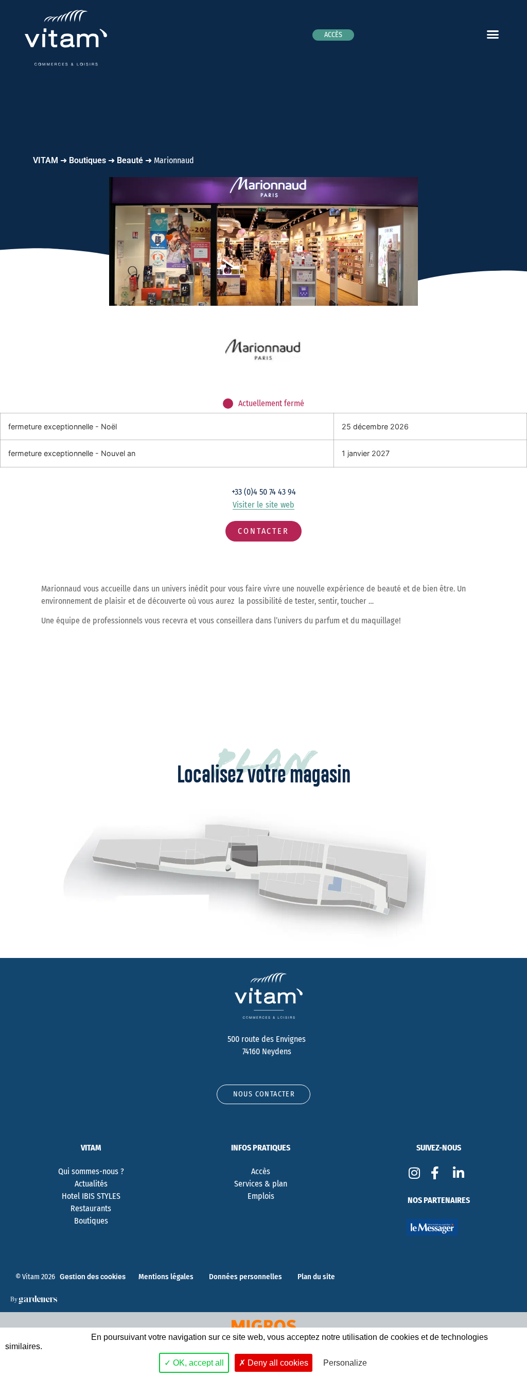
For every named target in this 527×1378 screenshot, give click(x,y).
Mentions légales (166, 1276)
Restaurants (91, 1208)
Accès (260, 1171)
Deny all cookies (276, 1362)
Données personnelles (245, 1276)
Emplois (261, 1196)
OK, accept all (197, 1362)
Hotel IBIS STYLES (91, 1196)
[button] (492, 34)
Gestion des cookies (93, 1276)
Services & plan (260, 1184)
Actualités (91, 1184)
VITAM (45, 160)
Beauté (130, 160)
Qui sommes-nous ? (91, 1171)
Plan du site (316, 1276)
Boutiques (87, 160)
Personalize (345, 1362)
